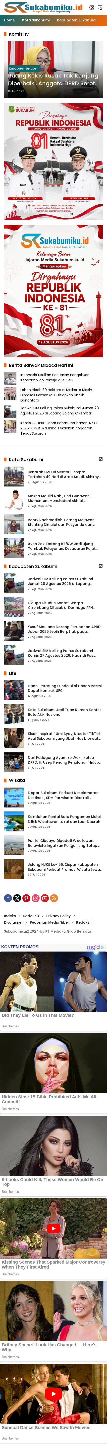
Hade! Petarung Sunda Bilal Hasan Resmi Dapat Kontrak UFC (65, 688)
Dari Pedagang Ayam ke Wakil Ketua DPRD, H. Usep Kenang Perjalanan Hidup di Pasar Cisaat (63, 760)
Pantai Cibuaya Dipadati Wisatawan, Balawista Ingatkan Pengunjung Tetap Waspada (62, 843)
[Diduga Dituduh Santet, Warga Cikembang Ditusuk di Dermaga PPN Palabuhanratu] (14, 607)
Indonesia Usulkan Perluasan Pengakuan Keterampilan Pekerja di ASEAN (55, 377)
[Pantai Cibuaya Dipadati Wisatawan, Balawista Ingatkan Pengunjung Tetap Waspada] (14, 845)
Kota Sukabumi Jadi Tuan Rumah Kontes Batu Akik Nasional (65, 712)
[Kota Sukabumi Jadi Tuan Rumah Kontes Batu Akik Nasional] (14, 714)
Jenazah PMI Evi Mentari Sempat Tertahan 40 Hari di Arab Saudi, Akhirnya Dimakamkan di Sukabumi (64, 475)
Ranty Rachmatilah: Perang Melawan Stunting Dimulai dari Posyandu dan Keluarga (61, 522)
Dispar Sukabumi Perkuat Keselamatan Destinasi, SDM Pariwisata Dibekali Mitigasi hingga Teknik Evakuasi (63, 795)
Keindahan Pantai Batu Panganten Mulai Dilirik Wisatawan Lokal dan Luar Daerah (64, 819)
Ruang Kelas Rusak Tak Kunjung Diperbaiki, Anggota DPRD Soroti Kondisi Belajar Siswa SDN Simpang (53, 79)
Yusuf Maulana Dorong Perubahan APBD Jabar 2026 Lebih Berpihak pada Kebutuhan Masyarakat (64, 629)
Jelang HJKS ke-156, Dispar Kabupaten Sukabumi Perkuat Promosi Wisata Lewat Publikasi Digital (65, 867)
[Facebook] (8, 898)
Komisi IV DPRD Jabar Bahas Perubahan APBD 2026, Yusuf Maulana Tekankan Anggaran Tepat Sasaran (58, 428)
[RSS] (54, 898)
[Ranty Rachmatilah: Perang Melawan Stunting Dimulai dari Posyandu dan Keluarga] (14, 524)
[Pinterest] (26, 898)
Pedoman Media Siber (49, 922)
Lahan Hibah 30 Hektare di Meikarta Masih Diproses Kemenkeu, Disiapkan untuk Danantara (56, 395)
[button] (92, 7)
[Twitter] (17, 898)
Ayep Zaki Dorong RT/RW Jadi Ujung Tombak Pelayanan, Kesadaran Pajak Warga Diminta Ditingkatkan (62, 546)
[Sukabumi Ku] (44, 7)
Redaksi (83, 922)
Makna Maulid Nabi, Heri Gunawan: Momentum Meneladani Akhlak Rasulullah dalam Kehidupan (59, 498)
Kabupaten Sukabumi (24, 69)
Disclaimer (13, 922)
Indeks (10, 915)
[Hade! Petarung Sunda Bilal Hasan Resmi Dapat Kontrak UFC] (14, 690)
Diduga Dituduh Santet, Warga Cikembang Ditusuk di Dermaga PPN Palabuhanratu (60, 605)
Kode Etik (31, 915)
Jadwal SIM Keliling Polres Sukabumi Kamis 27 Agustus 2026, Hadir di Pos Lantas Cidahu (60, 653)
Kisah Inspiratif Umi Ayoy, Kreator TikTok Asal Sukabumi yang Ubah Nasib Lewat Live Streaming (64, 736)
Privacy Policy (58, 915)
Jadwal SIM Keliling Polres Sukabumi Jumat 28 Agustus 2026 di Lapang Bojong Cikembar (59, 410)
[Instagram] (36, 898)
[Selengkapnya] (101, 459)
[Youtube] (45, 898)
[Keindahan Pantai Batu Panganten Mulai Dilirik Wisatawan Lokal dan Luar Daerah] (14, 821)
